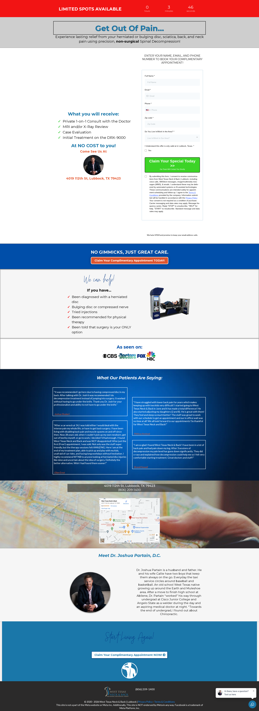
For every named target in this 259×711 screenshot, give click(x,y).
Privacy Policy (191, 198)
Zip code (149, 118)
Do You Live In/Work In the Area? (159, 131)
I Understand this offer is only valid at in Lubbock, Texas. (169, 146)
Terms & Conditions (164, 701)
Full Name (150, 76)
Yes (149, 150)
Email (148, 90)
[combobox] (148, 110)
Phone (148, 103)
